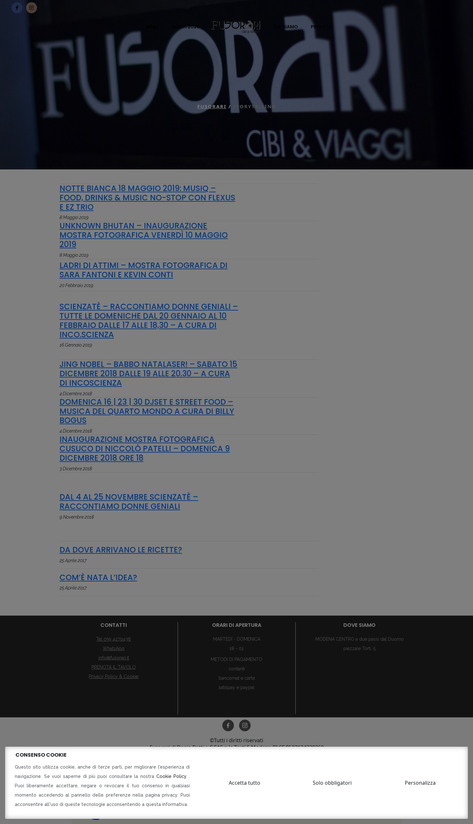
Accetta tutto (244, 782)
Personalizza (420, 782)
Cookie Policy (172, 776)
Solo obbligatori (332, 782)
